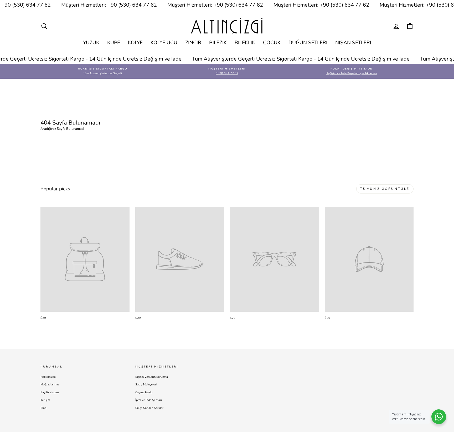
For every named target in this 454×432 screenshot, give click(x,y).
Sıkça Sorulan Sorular (149, 408)
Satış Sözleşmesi (146, 384)
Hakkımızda (48, 377)
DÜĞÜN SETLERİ (307, 42)
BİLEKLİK (245, 42)
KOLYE (135, 42)
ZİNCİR (193, 42)
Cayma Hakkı (144, 392)
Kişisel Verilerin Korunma (151, 377)
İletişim (45, 400)
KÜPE (113, 42)
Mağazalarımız (49, 384)
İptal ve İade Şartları (148, 400)
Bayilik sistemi (49, 392)
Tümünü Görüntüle (385, 189)
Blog (43, 408)
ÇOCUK (272, 42)
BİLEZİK (218, 42)
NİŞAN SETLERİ (353, 42)
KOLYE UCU (164, 42)
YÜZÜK (91, 42)
